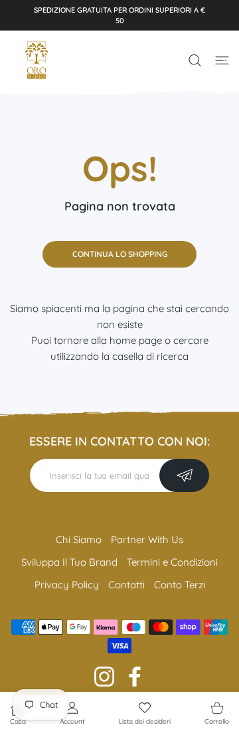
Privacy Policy (67, 584)
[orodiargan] (36, 60)
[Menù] (222, 60)
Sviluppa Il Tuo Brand (69, 562)
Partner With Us (147, 539)
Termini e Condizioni (172, 562)
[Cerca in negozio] (194, 60)
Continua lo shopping (119, 254)
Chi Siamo (79, 539)
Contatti (126, 584)
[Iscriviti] (184, 475)
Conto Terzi (179, 584)
